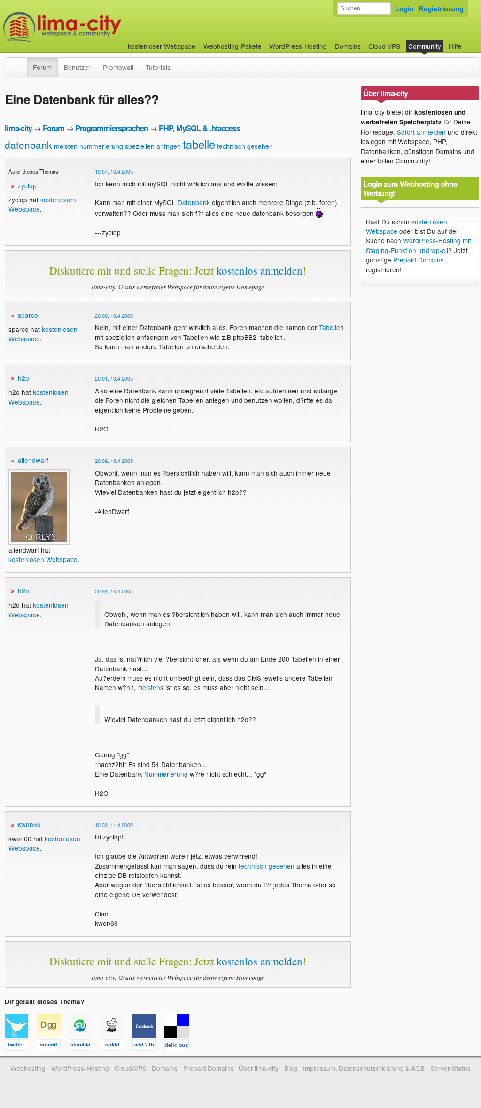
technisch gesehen (245, 146)
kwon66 (29, 824)
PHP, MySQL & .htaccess (199, 128)
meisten (66, 146)
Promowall (118, 67)
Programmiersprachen (111, 128)
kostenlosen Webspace (38, 396)
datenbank (28, 145)
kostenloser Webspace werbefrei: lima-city (97, 27)
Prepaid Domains (418, 259)
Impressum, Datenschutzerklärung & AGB (364, 1068)
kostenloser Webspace (161, 46)
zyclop (27, 185)
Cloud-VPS (384, 46)
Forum (42, 67)
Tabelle (329, 327)
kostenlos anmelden (260, 270)
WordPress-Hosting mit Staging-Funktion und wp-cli (418, 245)
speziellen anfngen (153, 146)
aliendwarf (33, 460)
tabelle (199, 144)
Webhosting (28, 1068)
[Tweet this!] (21, 1046)
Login (404, 8)
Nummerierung (166, 773)
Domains (348, 46)
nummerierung (101, 146)
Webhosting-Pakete (232, 46)
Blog (290, 1068)
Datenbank (194, 202)
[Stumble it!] (85, 1046)
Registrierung (441, 8)
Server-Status (450, 1068)
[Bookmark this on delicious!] (179, 1046)
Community (424, 46)
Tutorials (158, 67)
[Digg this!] (53, 1046)
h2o (23, 378)
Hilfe (455, 46)
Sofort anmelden (421, 132)
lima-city (18, 128)
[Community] (21, 62)
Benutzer (77, 67)
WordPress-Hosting (298, 46)
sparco (28, 315)
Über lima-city (259, 1068)
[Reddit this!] (116, 1046)
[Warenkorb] (469, 41)
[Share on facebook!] (148, 1046)
